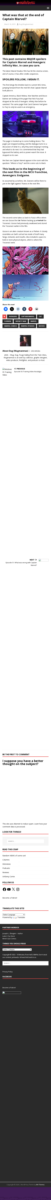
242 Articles (35, 351)
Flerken (7, 321)
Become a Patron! (9, 898)
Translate (21, 917)
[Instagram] (18, 889)
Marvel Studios (27, 326)
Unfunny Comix (8, 876)
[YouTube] (9, 889)
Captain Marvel (27, 316)
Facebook (7, 976)
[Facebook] (4, 889)
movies (42, 326)
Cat (40, 316)
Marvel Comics (10, 326)
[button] (47, 8)
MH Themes (40, 1185)
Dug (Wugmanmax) (26, 24)
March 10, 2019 (9, 24)
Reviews (5, 872)
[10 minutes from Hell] (25, 4)
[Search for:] (25, 841)
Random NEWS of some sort (14, 855)
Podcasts (6, 868)
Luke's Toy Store (8, 936)
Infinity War (20, 321)
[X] (13, 889)
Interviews (6, 864)
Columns (6, 860)
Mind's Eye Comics (9, 938)
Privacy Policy (7, 972)
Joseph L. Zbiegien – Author (12, 933)
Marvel (34, 321)
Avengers (13, 316)
